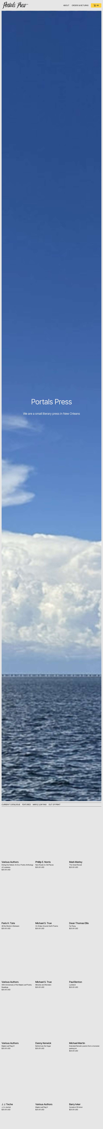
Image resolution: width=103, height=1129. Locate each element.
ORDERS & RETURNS (80, 5)
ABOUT (66, 5)
